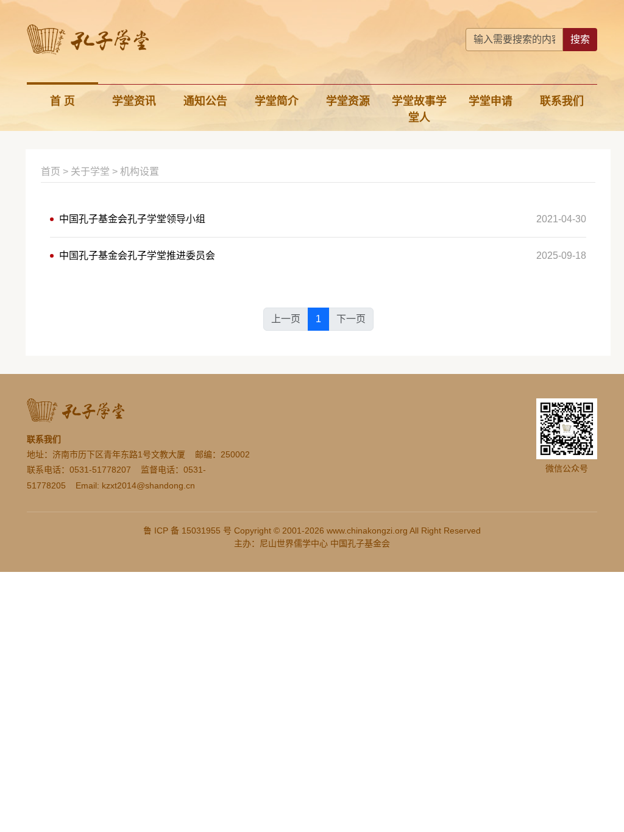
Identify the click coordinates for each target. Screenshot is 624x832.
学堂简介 (277, 101)
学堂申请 (490, 101)
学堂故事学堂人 (419, 109)
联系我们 (562, 101)
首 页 (62, 101)
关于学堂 (90, 171)
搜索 (580, 39)
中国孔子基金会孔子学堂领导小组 (132, 219)
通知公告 (205, 101)
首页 (50, 171)
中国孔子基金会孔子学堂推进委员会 (137, 255)
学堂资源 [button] (348, 101)
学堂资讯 (134, 101)
